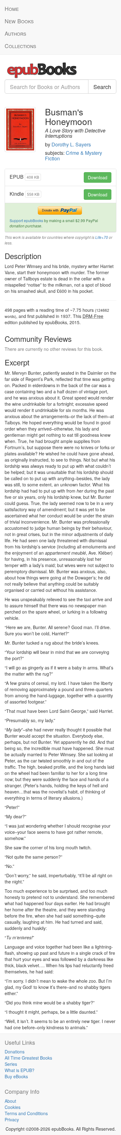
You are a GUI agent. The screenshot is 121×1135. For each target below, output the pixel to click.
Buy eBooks (16, 1076)
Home (12, 8)
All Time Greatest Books (28, 1058)
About (10, 1101)
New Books (19, 21)
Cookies (12, 1107)
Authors (15, 33)
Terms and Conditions (26, 1113)
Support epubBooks (26, 220)
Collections (20, 46)
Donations (15, 1051)
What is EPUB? (19, 1070)
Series (11, 1064)
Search (102, 87)
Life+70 (101, 237)
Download (97, 177)
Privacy (12, 1119)
